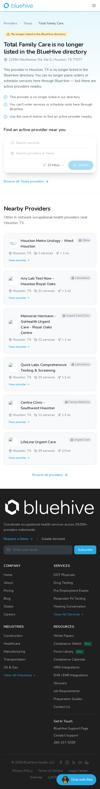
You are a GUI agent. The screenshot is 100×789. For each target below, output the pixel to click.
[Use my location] (12, 153)
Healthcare (12, 643)
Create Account (53, 539)
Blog (7, 598)
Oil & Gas (11, 667)
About (8, 583)
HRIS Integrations (67, 667)
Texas (27, 23)
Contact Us (62, 707)
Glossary (60, 683)
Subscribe (85, 550)
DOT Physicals (64, 575)
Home (8, 575)
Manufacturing (14, 651)
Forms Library (68, 651)
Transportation (15, 659)
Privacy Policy (23, 771)
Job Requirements (67, 691)
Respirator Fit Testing (69, 598)
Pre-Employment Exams (71, 590)
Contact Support (66, 735)
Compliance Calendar (69, 659)
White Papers (64, 636)
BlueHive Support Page (71, 728)
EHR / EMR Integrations (71, 675)
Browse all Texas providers (24, 181)
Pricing (8, 590)
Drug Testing (63, 583)
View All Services (67, 614)
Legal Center (78, 771)
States (8, 606)
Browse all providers (47, 475)
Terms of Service (50, 771)
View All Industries (18, 675)
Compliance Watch (72, 643)
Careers (9, 614)
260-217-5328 (64, 742)
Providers (10, 23)
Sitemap (36, 777)
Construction (13, 636)
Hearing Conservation (70, 606)
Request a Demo (16, 539)
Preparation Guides (68, 699)
